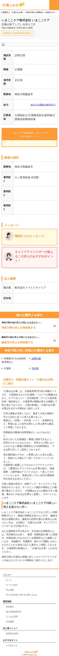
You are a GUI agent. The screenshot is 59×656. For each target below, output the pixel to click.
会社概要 (10, 621)
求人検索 (10, 590)
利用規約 (10, 607)
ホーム (9, 580)
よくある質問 (12, 616)
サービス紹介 (12, 585)
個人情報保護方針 (14, 612)
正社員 (35, 368)
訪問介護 (36, 358)
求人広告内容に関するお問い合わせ (21, 595)
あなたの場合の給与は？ (43, 104)
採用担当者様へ (13, 633)
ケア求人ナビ (12, 646)
